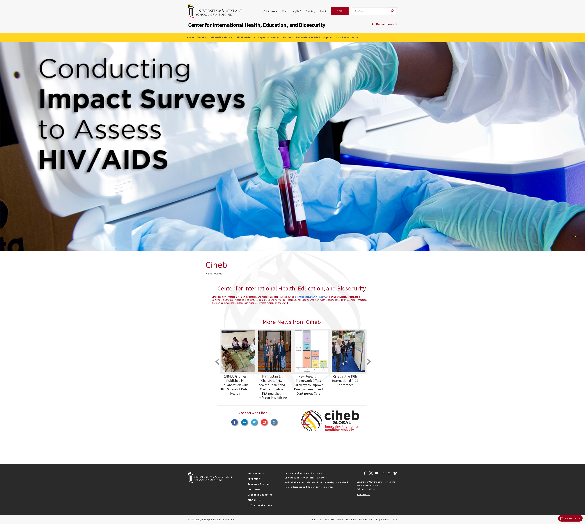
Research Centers (259, 483)
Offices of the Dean (260, 505)
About (200, 37)
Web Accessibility (334, 519)
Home (190, 37)
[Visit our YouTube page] (376, 473)
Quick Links (269, 11)
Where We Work (220, 37)
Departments (256, 473)
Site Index (351, 519)
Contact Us (363, 494)
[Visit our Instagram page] (389, 473)
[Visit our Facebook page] (364, 473)
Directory (310, 11)
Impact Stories (267, 37)
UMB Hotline (365, 519)
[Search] (392, 11)
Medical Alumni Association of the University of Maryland (316, 482)
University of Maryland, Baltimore (303, 473)
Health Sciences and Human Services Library (309, 486)
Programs (254, 478)
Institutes (254, 489)
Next (580, 147)
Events (323, 11)
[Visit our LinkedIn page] (383, 473)
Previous (5, 147)
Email (285, 11)
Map (394, 519)
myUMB (297, 11)
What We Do (244, 37)
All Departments (383, 24)
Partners (287, 37)
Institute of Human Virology (309, 296)
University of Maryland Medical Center (305, 477)
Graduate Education (260, 494)
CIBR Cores (254, 499)
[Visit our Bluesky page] (395, 473)
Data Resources (345, 37)
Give (339, 11)
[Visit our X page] (370, 473)
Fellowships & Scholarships (312, 37)
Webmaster (316, 519)
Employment (382, 519)
